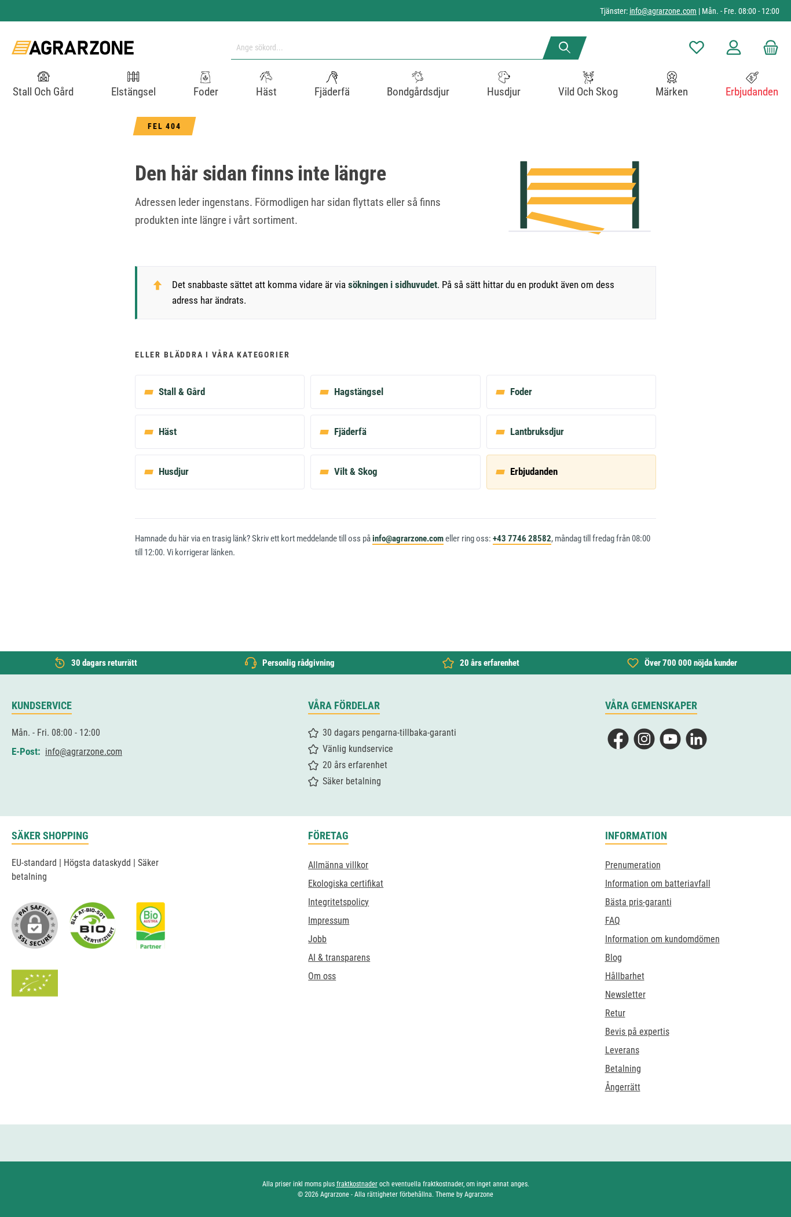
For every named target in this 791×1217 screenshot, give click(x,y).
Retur (615, 1013)
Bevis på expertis (637, 1031)
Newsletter (625, 994)
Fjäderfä (350, 431)
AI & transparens (339, 957)
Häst (168, 431)
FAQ (612, 920)
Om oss (322, 976)
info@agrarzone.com (663, 11)
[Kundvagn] (767, 48)
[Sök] (564, 48)
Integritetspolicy (338, 902)
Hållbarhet (624, 976)
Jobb (317, 939)
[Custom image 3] (150, 925)
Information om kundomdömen (662, 939)
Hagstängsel (358, 391)
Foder (521, 391)
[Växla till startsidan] (73, 48)
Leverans (622, 1050)
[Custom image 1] (92, 925)
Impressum (328, 920)
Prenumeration (633, 865)
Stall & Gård (182, 391)
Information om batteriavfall (658, 883)
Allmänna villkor (338, 865)
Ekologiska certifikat (345, 883)
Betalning (623, 1068)
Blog (613, 957)
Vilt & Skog (356, 471)
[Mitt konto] (733, 48)
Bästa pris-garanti (638, 902)
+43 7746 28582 (522, 538)
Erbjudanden (534, 471)
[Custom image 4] (35, 983)
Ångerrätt (622, 1087)
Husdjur (174, 471)
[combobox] (391, 48)
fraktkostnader (357, 1184)
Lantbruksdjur (537, 431)
